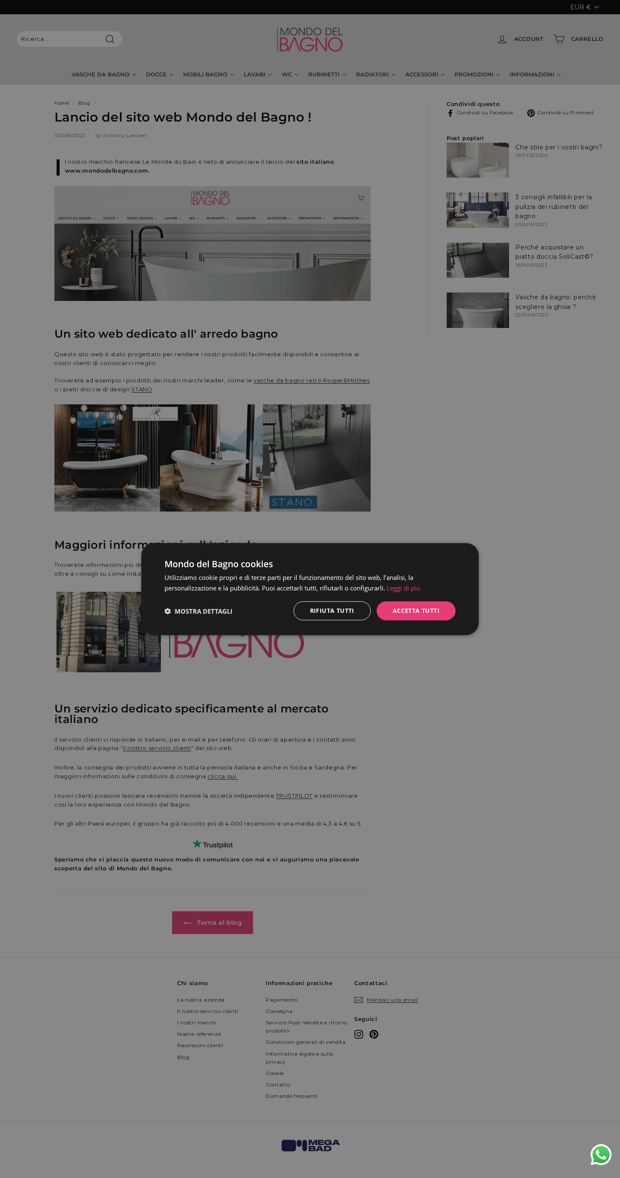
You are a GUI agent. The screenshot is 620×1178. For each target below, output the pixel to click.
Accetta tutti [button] (416, 611)
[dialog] (310, 589)
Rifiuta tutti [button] (332, 611)
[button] (198, 610)
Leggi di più (403, 587)
